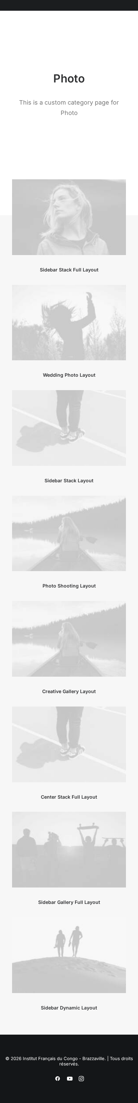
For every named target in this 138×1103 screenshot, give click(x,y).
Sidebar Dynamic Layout (69, 1007)
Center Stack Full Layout (69, 797)
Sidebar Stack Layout (69, 480)
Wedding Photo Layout (69, 375)
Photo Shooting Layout (69, 586)
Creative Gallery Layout (69, 691)
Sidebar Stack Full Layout (69, 269)
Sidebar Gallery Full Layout (69, 902)
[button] (46, 33)
